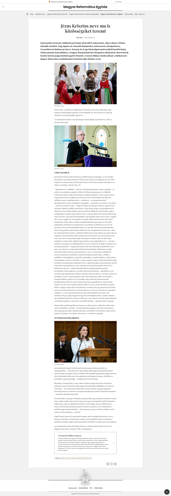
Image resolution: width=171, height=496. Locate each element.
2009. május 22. (140, 14)
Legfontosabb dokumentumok (57, 14)
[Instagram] (115, 464)
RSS (91, 488)
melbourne (74, 458)
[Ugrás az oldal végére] (167, 492)
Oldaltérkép (98, 488)
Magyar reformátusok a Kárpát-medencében (84, 14)
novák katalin (80, 458)
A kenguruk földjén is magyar (70, 436)
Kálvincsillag (129, 14)
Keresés (119, 2)
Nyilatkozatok (40, 14)
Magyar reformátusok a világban (112, 14)
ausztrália (68, 458)
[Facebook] (107, 464)
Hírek (32, 14)
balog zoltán (88, 458)
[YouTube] (111, 464)
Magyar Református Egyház (85, 7)
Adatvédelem (83, 488)
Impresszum (72, 488)
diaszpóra (62, 458)
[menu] (3, 7)
